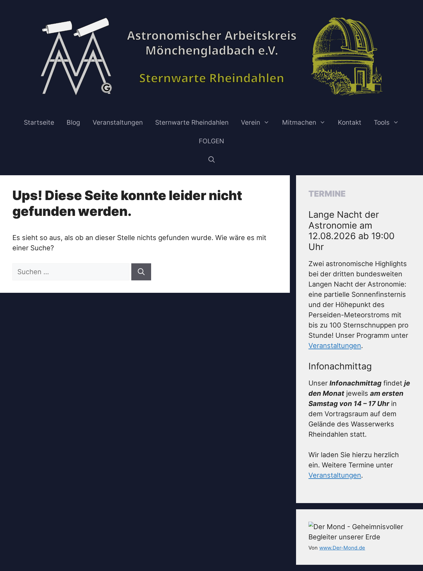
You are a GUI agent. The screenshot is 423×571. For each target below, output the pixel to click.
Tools (382, 122)
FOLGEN (211, 141)
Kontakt (349, 122)
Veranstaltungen (118, 122)
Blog (73, 122)
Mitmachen (299, 122)
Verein (250, 122)
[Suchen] (141, 271)
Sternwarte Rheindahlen (192, 122)
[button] (211, 159)
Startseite (39, 122)
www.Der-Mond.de (342, 548)
